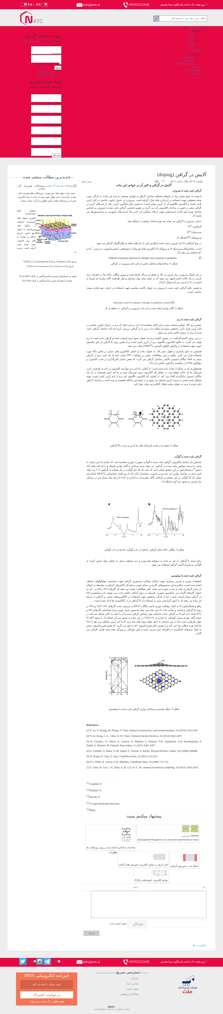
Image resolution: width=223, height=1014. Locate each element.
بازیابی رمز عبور (47, 71)
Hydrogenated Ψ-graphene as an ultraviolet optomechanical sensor (168, 839)
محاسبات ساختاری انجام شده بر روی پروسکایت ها (111, 847)
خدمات (134, 978)
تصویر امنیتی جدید (118, 923)
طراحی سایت (198, 1011)
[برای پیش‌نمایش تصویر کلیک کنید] (156, 181)
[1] (87, 783)
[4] (87, 802)
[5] (87, 809)
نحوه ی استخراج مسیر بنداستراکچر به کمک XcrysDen (48, 276)
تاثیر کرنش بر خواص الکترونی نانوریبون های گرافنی (143, 864)
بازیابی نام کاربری (46, 74)
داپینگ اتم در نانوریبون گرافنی (184, 866)
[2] (87, 789)
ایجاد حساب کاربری (29, 41)
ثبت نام (56, 155)
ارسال (91, 933)
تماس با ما (132, 983)
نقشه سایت (132, 988)
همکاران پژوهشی (129, 994)
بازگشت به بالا (199, 945)
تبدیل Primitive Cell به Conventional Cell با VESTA (50, 261)
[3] (87, 796)
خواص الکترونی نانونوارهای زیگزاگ (151, 880)
